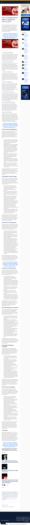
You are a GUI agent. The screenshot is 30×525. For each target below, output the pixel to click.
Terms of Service (26, 521)
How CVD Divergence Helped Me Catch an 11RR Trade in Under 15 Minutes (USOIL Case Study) (26, 51)
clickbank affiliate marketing (5, 493)
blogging (15, 492)
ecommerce (11, 494)
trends (17, 251)
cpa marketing (10, 493)
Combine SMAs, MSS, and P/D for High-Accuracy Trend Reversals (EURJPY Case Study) (26, 74)
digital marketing (4, 494)
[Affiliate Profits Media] (1, 2)
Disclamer (23, 520)
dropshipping (8, 494)
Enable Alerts (3, 523)
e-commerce (6, 83)
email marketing (15, 494)
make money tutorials (7, 496)
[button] (25, 2)
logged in (7, 506)
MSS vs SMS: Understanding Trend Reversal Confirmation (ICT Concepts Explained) (26, 80)
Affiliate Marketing (5, 491)
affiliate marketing (5, 492)
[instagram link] (22, 517)
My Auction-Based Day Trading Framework (26, 40)
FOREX (8, 491)
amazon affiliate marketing (10, 492)
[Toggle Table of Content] (9, 50)
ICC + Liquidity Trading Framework (26, 62)
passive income (12, 496)
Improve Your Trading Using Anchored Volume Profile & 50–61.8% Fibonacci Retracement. (26, 57)
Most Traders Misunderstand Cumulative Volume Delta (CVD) (26, 36)
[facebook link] (23, 519)
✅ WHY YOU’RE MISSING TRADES (26, 65)
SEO (5, 87)
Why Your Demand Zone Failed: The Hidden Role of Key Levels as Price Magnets (26, 45)
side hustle (15, 496)
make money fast (7, 495)
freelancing (14, 432)
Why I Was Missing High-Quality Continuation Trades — (26, 69)
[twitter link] (22, 518)
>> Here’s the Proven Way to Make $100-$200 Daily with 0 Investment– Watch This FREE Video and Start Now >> (10, 35)
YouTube (12, 449)
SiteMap (27, 520)
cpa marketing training (15, 493)
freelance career (12, 110)
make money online (11, 495)
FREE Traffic (10, 491)
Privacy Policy (19, 520)
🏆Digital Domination (15, 491)
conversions (15, 270)
